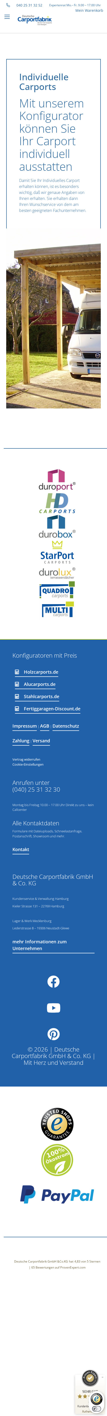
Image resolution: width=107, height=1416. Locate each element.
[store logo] (38, 20)
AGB (44, 726)
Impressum (24, 726)
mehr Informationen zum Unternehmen (39, 945)
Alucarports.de (39, 684)
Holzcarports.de (41, 672)
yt (53, 1008)
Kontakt (20, 849)
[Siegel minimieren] (102, 1377)
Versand (41, 741)
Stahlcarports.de (41, 696)
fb (53, 981)
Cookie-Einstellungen (28, 764)
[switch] (96, 1409)
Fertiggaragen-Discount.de (52, 709)
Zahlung (20, 741)
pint (53, 1034)
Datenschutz (66, 726)
